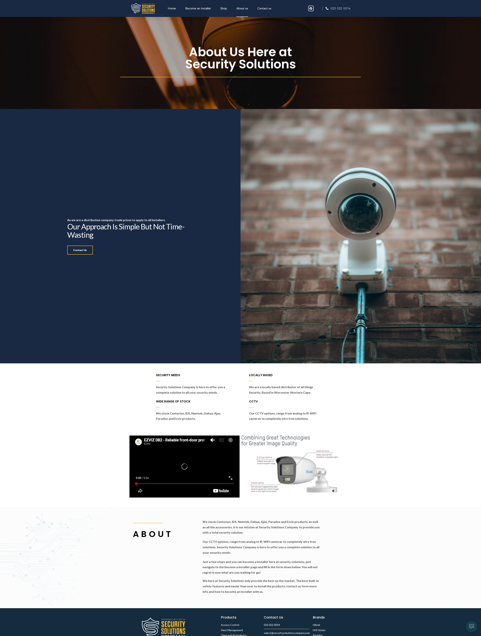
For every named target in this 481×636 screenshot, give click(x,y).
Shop (223, 8)
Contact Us (80, 250)
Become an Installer (198, 8)
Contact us (264, 8)
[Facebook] (311, 8)
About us (242, 8)
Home (172, 8)
